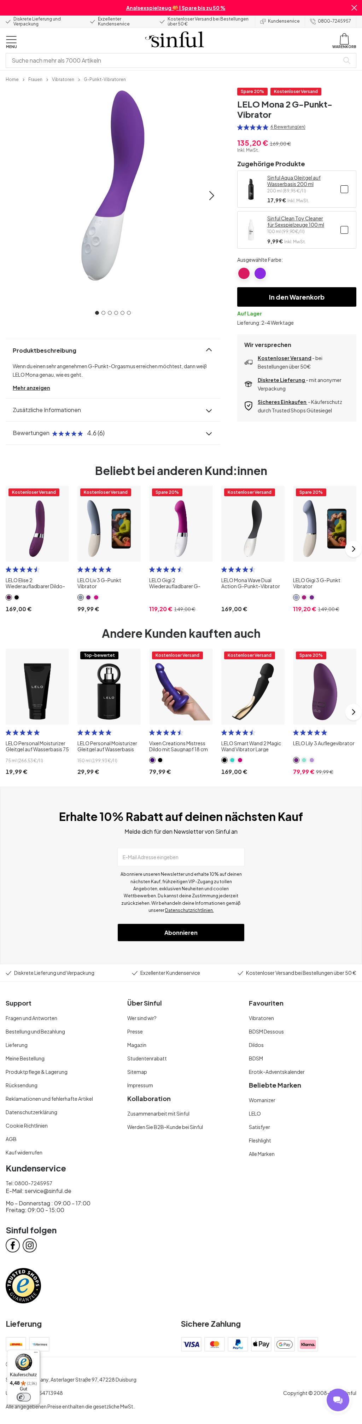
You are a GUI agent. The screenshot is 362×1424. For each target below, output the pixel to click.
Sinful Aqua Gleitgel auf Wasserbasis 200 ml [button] (294, 180)
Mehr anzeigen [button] (31, 387)
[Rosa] (244, 273)
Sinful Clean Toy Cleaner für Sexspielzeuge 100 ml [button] (295, 221)
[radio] (240, 127)
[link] (12, 79)
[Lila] (260, 273)
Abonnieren (181, 932)
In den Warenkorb (297, 297)
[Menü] (35, 1354)
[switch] (24, 1397)
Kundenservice (284, 21)
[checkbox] (344, 189)
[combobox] (174, 60)
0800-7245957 (334, 21)
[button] (354, 8)
